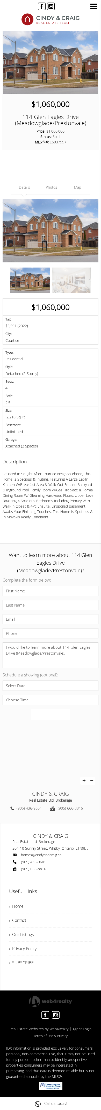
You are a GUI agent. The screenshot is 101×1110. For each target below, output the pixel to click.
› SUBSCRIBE (21, 963)
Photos (51, 187)
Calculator (70, 171)
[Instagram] (51, 6)
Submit (50, 715)
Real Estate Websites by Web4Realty (39, 1028)
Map (66, 158)
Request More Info (32, 171)
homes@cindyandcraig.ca (41, 854)
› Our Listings (21, 934)
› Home (16, 906)
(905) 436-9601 (29, 808)
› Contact (17, 920)
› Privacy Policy (23, 948)
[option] (51, 230)
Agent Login (82, 1028)
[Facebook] (42, 6)
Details (24, 187)
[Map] (51, 753)
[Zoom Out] (92, 781)
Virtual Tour (26, 158)
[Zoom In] (84, 781)
